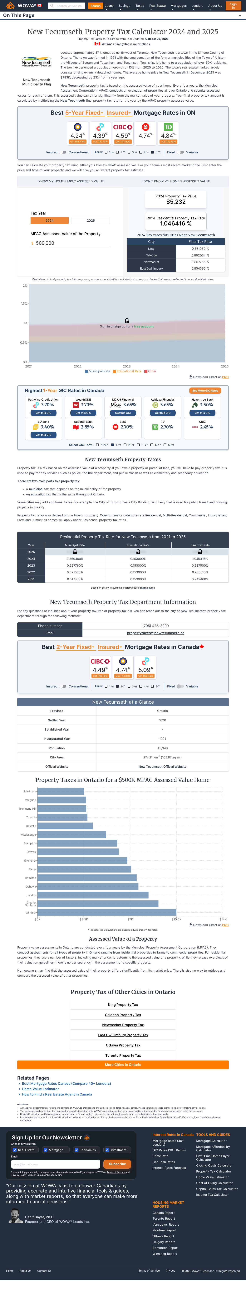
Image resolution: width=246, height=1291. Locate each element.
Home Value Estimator (40, 1089)
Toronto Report (164, 1218)
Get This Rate (77, 141)
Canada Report (164, 1213)
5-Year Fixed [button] (83, 112)
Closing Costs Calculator (214, 1165)
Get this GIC (43, 412)
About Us (25, 1270)
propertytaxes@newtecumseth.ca (155, 633)
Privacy (170, 1270)
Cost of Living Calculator (214, 1183)
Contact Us (44, 1270)
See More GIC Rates (205, 390)
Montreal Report (164, 1230)
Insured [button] (117, 112)
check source (147, 587)
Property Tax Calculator (213, 1171)
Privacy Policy (19, 1174)
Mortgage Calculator (211, 1141)
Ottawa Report (163, 1236)
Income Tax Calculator (212, 1195)
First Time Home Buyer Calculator (212, 1157)
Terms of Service (116, 1172)
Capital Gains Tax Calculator (217, 1189)
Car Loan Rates (164, 1162)
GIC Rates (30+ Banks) (169, 1150)
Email (14, 1156)
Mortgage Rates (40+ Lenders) (168, 1142)
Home (9, 1270)
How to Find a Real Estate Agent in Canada (57, 1094)
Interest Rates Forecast (169, 1168)
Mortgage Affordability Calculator (213, 1148)
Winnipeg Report (165, 1254)
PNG (225, 377)
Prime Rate (160, 1156)
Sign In (233, 5)
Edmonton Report (166, 1248)
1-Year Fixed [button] (74, 646)
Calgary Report (164, 1242)
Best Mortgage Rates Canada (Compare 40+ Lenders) (66, 1083)
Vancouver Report (166, 1224)
